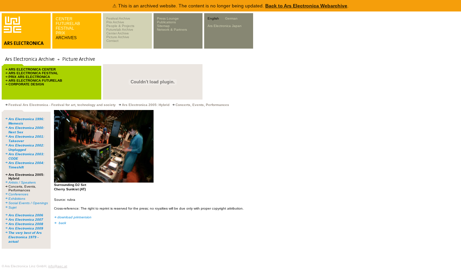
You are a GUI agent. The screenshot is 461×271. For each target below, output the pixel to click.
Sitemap (163, 26)
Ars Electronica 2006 (25, 215)
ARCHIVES (66, 37)
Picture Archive (117, 37)
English (213, 18)
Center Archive (117, 33)
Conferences (18, 194)
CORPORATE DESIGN (26, 84)
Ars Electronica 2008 (25, 224)
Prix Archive (115, 22)
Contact (112, 41)
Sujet (12, 207)
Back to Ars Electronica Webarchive (306, 5)
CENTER (64, 19)
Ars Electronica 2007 (25, 219)
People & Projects (120, 26)
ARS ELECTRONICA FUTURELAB (35, 80)
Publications (166, 22)
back (62, 223)
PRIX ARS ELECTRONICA (29, 77)
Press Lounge (168, 18)
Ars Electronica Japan (225, 26)
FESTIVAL (65, 28)
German (231, 18)
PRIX (60, 33)
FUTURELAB (68, 23)
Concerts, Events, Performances (22, 188)
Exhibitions (16, 198)
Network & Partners (172, 29)
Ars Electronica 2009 (25, 228)
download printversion (74, 217)
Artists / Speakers (22, 182)
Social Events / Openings (28, 203)
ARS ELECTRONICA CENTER (32, 69)
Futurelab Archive (119, 29)
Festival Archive (118, 18)
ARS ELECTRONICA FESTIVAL (33, 73)
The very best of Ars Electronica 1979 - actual (25, 237)
